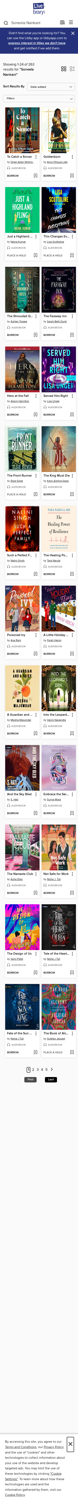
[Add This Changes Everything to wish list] (71, 255)
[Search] (6, 22)
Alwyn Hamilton (20, 401)
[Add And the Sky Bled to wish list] (35, 813)
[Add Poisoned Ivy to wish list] (35, 654)
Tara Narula (53, 560)
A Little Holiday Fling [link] (56, 635)
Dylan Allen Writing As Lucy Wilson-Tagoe (23, 162)
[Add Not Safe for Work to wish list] (71, 893)
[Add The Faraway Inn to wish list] (71, 335)
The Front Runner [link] (19, 476)
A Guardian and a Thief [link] (20, 715)
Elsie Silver (17, 481)
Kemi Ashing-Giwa (58, 481)
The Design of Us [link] (19, 954)
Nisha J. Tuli (54, 879)
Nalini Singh (18, 560)
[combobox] (30, 23)
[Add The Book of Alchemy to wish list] (71, 1052)
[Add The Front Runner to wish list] (35, 494)
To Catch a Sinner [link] (19, 157)
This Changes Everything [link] (56, 237)
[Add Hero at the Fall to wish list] (35, 415)
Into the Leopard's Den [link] (56, 715)
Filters (11, 98)
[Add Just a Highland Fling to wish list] (35, 255)
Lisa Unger (53, 401)
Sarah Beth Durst (57, 321)
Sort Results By (14, 86)
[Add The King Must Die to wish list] (71, 494)
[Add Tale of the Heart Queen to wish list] (71, 973)
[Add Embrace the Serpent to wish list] (71, 813)
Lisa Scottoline (55, 242)
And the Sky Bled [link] (19, 794)
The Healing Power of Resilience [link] (56, 555)
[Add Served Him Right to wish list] (71, 415)
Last (51, 1079)
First (30, 1079)
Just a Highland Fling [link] (20, 237)
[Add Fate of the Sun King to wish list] (35, 1052)
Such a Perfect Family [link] (20, 555)
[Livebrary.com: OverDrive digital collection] (39, 9)
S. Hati (14, 799)
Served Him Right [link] (55, 396)
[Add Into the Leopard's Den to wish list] (71, 734)
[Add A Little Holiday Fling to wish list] (71, 654)
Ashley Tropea (19, 321)
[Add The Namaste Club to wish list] (35, 893)
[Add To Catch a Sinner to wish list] (35, 176)
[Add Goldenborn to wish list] (71, 176)
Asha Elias (17, 879)
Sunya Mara (54, 799)
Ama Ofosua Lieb (57, 162)
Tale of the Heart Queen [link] (56, 954)
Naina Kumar (18, 242)
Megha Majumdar (21, 720)
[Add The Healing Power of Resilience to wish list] (71, 574)
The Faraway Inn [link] (55, 316)
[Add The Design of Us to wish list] (35, 973)
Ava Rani (16, 640)
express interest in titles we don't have (37, 43)
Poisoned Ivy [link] (16, 635)
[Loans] (62, 23)
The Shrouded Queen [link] (20, 316)
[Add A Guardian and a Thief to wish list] (35, 734)
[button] (63, 70)
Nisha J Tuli (53, 959)
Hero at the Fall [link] (18, 396)
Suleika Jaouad (56, 1038)
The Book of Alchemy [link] (56, 1033)
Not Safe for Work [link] (56, 874)
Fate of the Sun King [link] (20, 1033)
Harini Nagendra (56, 720)
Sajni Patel (17, 959)
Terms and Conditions (20, 1447)
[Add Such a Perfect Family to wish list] (35, 574)
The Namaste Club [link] (20, 874)
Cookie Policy (15, 1495)
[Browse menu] (71, 22)
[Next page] (51, 1069)
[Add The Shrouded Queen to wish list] (35, 335)
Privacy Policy (53, 1447)
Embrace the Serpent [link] (56, 794)
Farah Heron (54, 640)
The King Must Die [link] (56, 476)
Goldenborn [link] (52, 157)
